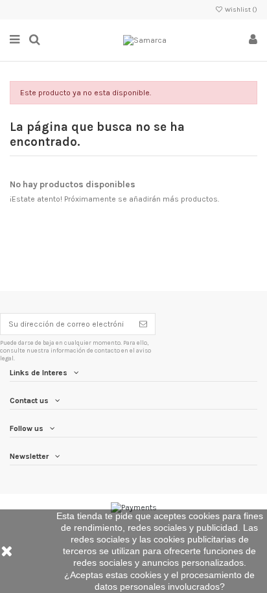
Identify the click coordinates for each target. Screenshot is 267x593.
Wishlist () (240, 10)
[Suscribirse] (143, 324)
